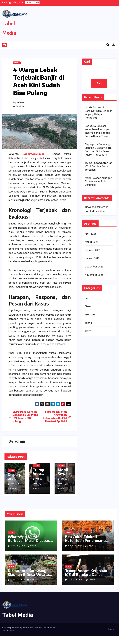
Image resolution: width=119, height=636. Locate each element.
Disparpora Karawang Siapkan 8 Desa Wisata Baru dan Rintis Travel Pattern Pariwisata (28, 576)
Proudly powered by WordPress (18, 628)
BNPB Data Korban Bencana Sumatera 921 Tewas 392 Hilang (25, 416)
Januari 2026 (92, 258)
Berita (17, 63)
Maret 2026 (91, 242)
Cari (87, 61)
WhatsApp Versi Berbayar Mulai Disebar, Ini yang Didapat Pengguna (29, 542)
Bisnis (88, 306)
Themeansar (8, 631)
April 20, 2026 (75, 546)
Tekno (88, 323)
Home (111, 629)
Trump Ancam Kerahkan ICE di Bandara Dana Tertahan (98, 166)
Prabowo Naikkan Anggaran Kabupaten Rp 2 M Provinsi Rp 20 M (55, 416)
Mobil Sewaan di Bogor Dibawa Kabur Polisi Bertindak (98, 181)
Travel (88, 331)
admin (20, 102)
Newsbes (47, 628)
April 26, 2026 (18, 546)
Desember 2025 (94, 266)
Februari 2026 (92, 250)
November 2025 (94, 275)
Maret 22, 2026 (76, 580)
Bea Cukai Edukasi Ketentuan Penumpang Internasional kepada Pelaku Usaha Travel (85, 542)
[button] (107, 45)
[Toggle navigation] (57, 45)
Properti (90, 314)
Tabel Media (17, 614)
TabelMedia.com (33, 154)
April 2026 (90, 234)
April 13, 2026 (18, 580)
